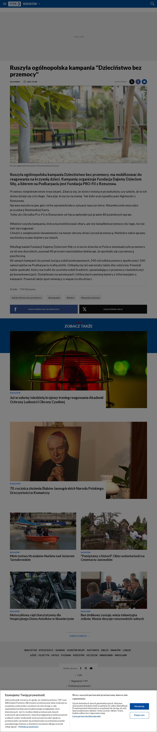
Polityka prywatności (28, 727)
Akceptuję (139, 706)
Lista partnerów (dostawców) (86, 716)
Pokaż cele (139, 715)
